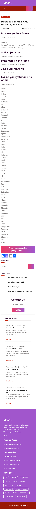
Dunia (15, 481)
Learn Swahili (9, 489)
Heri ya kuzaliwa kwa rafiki (16, 282)
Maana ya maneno (21, 489)
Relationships (5, 17)
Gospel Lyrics (9, 485)
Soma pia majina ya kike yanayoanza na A (18, 249)
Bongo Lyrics (24, 478)
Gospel (22, 481)
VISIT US (18, 310)
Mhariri (7, 2)
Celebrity (7, 481)
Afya (6, 478)
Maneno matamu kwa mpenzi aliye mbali (20, 291)
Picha (15, 493)
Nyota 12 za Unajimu (14, 287)
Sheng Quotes (9, 496)
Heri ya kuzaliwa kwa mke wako (17, 277)
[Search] (31, 266)
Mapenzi (7, 493)
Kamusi (18, 485)
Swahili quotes (21, 496)
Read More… (9, 339)
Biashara (13, 478)
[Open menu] (4, 8)
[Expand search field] (29, 8)
